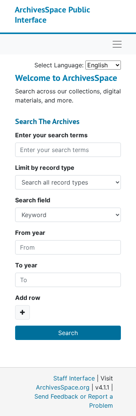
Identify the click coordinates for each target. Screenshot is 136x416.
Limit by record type (44, 167)
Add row (27, 297)
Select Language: (58, 65)
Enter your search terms (51, 135)
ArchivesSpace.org (63, 387)
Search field (32, 200)
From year (30, 232)
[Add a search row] (22, 312)
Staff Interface (74, 378)
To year (26, 265)
